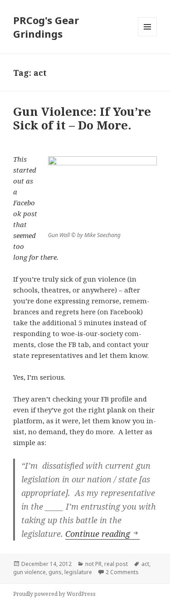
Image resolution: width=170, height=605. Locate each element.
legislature (78, 572)
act (145, 564)
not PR (93, 564)
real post (116, 564)
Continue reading (102, 533)
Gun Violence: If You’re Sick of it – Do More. (82, 118)
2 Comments (122, 572)
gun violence (29, 572)
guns (55, 572)
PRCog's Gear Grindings (46, 26)
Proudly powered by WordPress (54, 594)
